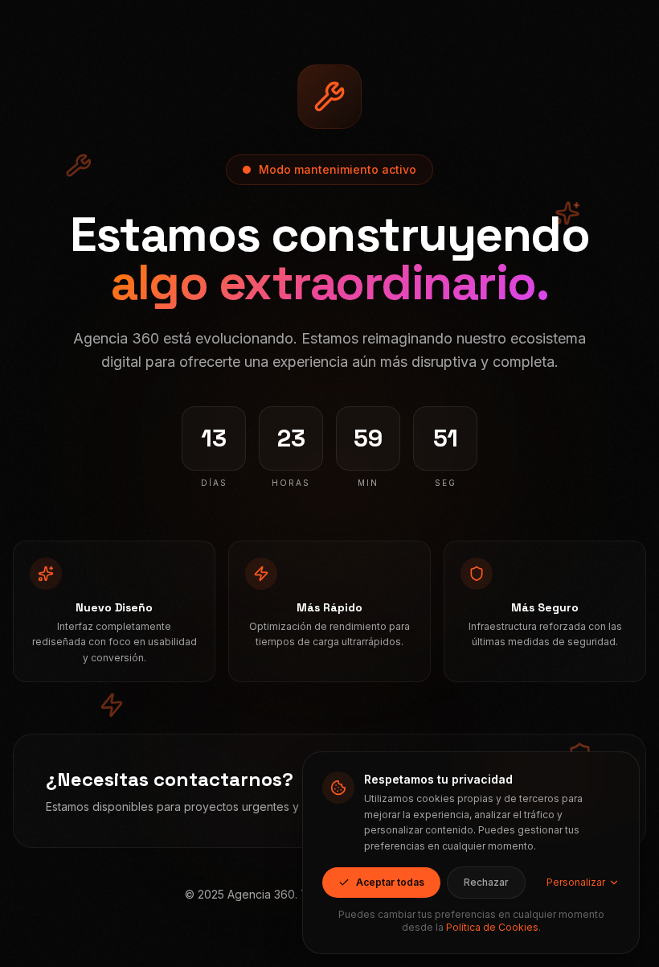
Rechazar (486, 882)
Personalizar (575, 882)
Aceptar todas (390, 882)
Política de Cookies (492, 927)
